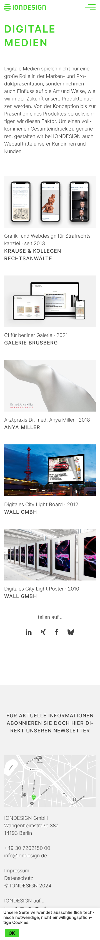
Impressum (16, 870)
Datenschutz (18, 878)
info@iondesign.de (25, 855)
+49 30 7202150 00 (27, 848)
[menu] (90, 7)
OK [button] (12, 933)
